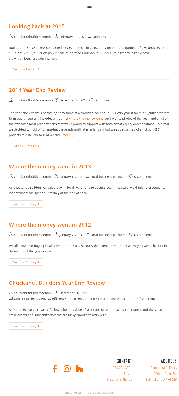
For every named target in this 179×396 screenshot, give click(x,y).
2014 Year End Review (37, 89)
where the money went (86, 118)
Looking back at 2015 (37, 26)
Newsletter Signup (119, 379)
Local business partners (108, 176)
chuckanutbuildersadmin (32, 37)
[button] (89, 5)
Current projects (26, 299)
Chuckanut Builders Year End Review (57, 282)
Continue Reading (28, 68)
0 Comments (143, 176)
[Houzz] (79, 368)
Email (127, 373)
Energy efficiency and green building (68, 299)
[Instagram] (67, 368)
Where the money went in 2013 (50, 166)
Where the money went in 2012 (50, 224)
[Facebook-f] (55, 368)
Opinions (99, 37)
